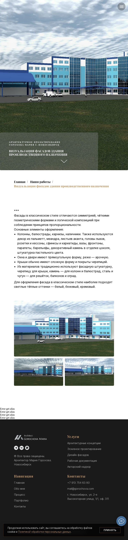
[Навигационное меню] (121, 6)
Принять (110, 530)
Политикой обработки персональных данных (44, 531)
